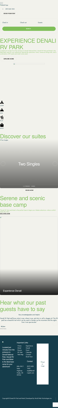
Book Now (29, 357)
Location (20, 361)
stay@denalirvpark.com (31, 372)
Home (19, 346)
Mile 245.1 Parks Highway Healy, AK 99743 (20, 370)
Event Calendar (29, 351)
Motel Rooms (20, 349)
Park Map (20, 354)
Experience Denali (29, 347)
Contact (28, 354)
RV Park (20, 352)
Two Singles (29, 163)
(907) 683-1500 (30, 367)
